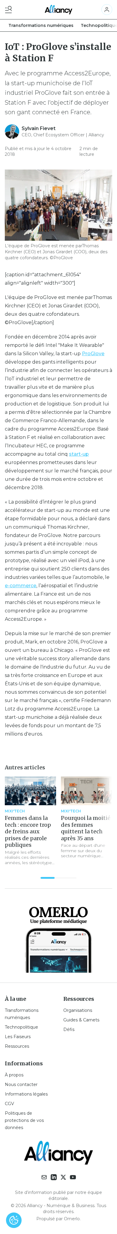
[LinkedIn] (54, 1177)
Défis (68, 1029)
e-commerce (20, 585)
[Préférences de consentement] (14, 1220)
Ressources (17, 1046)
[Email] (44, 1177)
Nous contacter (21, 1084)
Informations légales (26, 1094)
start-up (79, 454)
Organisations (77, 1010)
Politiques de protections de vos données (24, 1120)
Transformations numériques (41, 25)
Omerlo (72, 1218)
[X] (63, 1177)
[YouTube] (73, 1177)
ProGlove (93, 353)
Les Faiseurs (18, 1036)
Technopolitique (21, 1027)
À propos (14, 1075)
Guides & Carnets (81, 1020)
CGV (9, 1103)
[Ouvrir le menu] (9, 10)
